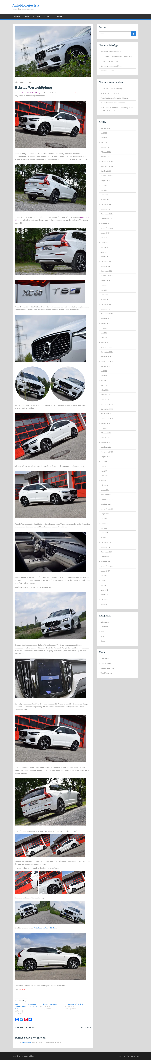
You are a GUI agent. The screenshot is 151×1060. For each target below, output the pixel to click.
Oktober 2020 (106, 414)
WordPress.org (106, 673)
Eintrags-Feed (106, 664)
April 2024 (104, 252)
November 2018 (107, 500)
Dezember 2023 (107, 271)
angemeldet (27, 1042)
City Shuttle (84, 1027)
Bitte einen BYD (109, 110)
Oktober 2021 (106, 357)
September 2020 (107, 419)
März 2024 (105, 257)
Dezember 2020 (107, 404)
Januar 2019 (105, 490)
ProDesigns (134, 1056)
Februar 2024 (106, 262)
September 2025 (107, 176)
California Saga (115, 93)
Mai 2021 (104, 381)
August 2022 (105, 323)
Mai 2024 (104, 247)
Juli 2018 (104, 519)
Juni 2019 (104, 466)
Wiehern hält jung (115, 89)
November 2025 (107, 166)
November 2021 (107, 352)
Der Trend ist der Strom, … (27, 1027)
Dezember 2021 (107, 347)
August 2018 (105, 514)
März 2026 (105, 147)
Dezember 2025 (107, 162)
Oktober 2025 (106, 171)
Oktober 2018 (106, 504)
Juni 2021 (104, 376)
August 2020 (105, 423)
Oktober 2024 (106, 223)
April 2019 (104, 476)
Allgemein (19, 82)
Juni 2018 (104, 523)
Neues (27, 16)
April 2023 (104, 295)
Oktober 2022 (106, 319)
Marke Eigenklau (107, 71)
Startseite (17, 16)
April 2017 (104, 590)
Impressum (57, 16)
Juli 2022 (104, 328)
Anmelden (105, 659)
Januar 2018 (105, 547)
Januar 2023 (105, 309)
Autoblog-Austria (25, 5)
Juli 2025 (104, 185)
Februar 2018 (106, 542)
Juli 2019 (104, 461)
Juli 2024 (104, 238)
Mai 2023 (104, 290)
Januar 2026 (105, 157)
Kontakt (46, 16)
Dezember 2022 (107, 314)
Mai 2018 (104, 528)
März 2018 (105, 538)
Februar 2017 (105, 600)
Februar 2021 (106, 395)
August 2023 (105, 281)
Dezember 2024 (107, 214)
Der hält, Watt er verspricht (111, 52)
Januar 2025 (105, 209)
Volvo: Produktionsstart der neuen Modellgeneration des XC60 (26, 1006)
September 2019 (107, 452)
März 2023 (105, 300)
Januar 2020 (105, 438)
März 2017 (104, 595)
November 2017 (106, 557)
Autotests (36, 16)
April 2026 (104, 142)
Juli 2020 (104, 428)
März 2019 (104, 481)
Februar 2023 (106, 304)
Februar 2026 (106, 152)
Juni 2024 (104, 242)
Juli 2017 (104, 576)
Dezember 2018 (107, 495)
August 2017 (105, 571)
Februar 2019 (106, 485)
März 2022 (105, 342)
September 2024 (107, 228)
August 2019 (105, 457)
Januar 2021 (105, 400)
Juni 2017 (104, 580)
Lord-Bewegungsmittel (49, 1004)
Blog (102, 632)
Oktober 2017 (106, 561)
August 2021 (105, 366)
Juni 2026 (104, 138)
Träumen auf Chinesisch (115, 103)
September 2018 (107, 509)
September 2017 (107, 566)
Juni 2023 (104, 285)
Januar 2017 (105, 604)
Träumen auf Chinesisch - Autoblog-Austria (117, 108)
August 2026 (105, 128)
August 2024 (105, 233)
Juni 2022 (104, 333)
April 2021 (104, 385)
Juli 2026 (104, 133)
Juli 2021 (104, 371)
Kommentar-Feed (107, 668)
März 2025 (105, 200)
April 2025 (104, 195)
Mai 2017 (104, 585)
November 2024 (107, 219)
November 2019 (107, 442)
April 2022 (104, 338)
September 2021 (107, 361)
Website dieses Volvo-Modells (45, 928)
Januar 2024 (105, 266)
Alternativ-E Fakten (120, 98)
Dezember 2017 (106, 552)
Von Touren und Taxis (109, 61)
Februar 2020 (106, 433)
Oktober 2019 (106, 447)
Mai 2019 (104, 471)
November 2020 (107, 409)
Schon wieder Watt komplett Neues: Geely (116, 57)
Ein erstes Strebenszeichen (111, 66)
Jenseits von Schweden (74, 1004)
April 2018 (104, 533)
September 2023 (107, 276)
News (103, 641)
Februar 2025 (106, 204)
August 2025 (105, 181)
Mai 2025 (104, 190)
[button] (32, 291)
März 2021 (105, 390)
